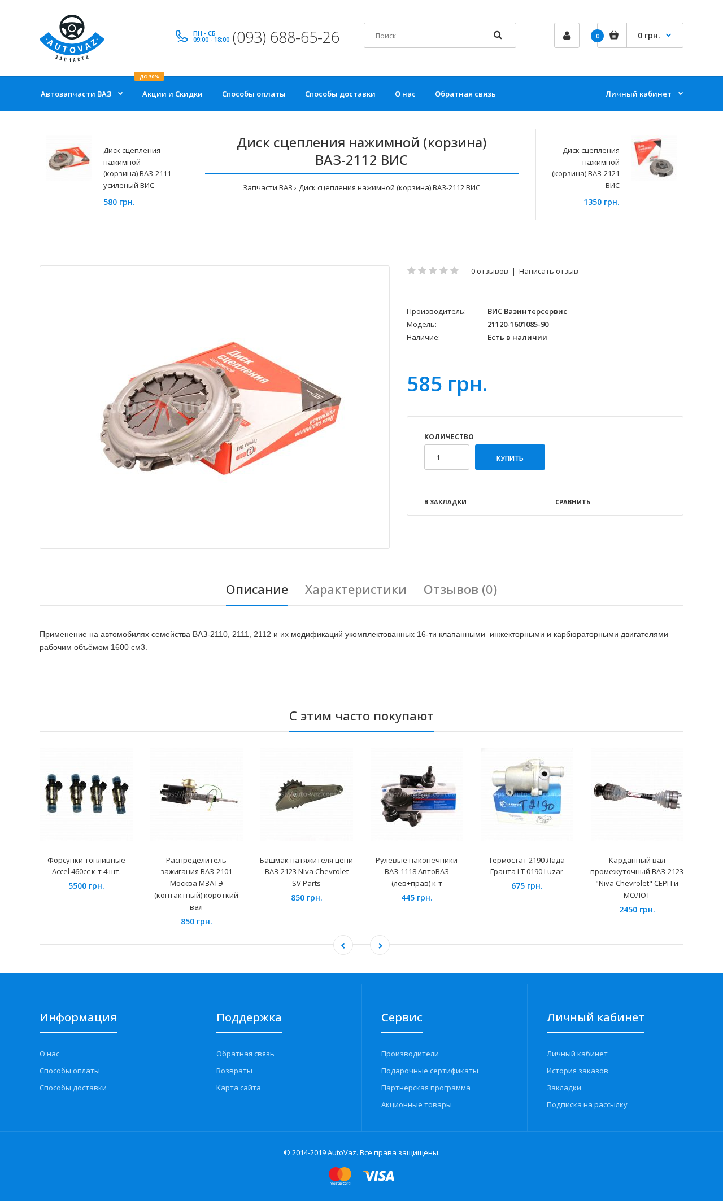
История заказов (577, 1070)
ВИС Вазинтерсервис (527, 311)
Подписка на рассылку (587, 1104)
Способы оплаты (70, 1070)
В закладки (445, 501)
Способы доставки (73, 1087)
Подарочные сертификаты (429, 1070)
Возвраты (234, 1070)
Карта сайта (238, 1087)
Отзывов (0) (460, 588)
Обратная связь (245, 1054)
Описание (257, 588)
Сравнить (572, 501)
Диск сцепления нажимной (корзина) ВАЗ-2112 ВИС (389, 187)
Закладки (564, 1087)
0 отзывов (489, 271)
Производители (410, 1054)
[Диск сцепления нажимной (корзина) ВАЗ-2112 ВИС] (214, 407)
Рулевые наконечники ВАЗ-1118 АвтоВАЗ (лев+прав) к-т (417, 872)
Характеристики (356, 588)
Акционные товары (416, 1104)
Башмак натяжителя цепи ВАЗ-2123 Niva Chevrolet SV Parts (306, 872)
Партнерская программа (426, 1087)
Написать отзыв (548, 271)
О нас (49, 1054)
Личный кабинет (577, 1054)
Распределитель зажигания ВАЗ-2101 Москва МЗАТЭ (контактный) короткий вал (196, 883)
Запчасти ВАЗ (268, 187)
